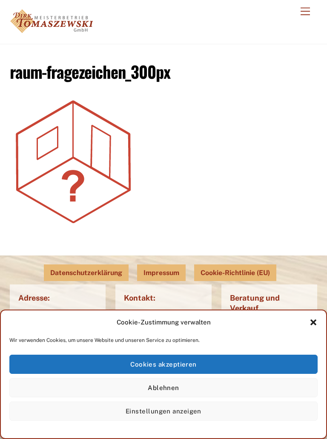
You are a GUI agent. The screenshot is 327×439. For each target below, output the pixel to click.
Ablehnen (163, 387)
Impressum (161, 273)
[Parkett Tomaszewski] (51, 28)
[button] (313, 322)
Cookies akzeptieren (163, 364)
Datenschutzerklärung (86, 273)
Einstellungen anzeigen (163, 411)
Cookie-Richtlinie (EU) (235, 273)
